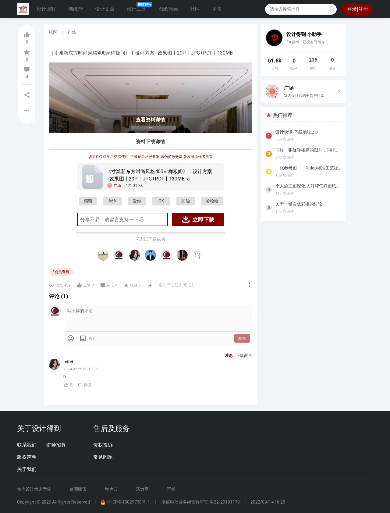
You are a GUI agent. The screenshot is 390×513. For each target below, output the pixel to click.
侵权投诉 (103, 445)
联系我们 (27, 445)
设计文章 (105, 9)
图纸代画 (168, 9)
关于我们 (27, 469)
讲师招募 (56, 445)
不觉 (171, 489)
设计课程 (46, 9)
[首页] (23, 9)
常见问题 (103, 457)
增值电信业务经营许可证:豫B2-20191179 (200, 502)
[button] (332, 9)
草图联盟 (78, 489)
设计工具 (136, 9)
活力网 (142, 489)
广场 (72, 32)
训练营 (75, 9)
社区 (195, 9)
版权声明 (27, 457)
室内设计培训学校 (34, 489)
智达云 (111, 489)
